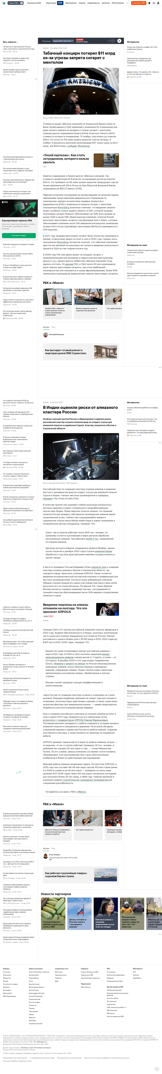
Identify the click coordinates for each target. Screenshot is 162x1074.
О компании (111, 972)
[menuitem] (34, 3)
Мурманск (32, 1020)
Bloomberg (83, 145)
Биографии (7, 990)
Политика (6, 74)
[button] (149, 3)
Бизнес (46, 48)
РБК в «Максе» (53, 282)
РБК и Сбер (7, 524)
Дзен (57, 981)
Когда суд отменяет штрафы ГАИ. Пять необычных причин (142, 48)
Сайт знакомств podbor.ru (116, 1007)
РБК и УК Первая (9, 878)
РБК (44, 166)
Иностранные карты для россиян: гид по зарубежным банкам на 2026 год (142, 420)
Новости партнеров (56, 894)
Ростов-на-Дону (34, 1002)
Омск (31, 981)
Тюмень (32, 1008)
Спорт (129, 412)
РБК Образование (9, 996)
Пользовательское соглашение (69, 1057)
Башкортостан (34, 984)
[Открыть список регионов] (149, 3)
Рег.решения (111, 1001)
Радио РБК (13, 3)
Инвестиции (7, 173)
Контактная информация (116, 975)
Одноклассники (61, 975)
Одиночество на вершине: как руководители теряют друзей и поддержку (139, 60)
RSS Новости (86, 987)
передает (48, 498)
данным (69, 263)
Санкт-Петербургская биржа (40, 1047)
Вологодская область (36, 987)
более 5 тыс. (92, 538)
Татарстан (32, 1005)
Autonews (130, 52)
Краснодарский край (36, 993)
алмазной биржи (103, 551)
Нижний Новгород (35, 996)
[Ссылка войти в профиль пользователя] (158, 3)
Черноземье (33, 1011)
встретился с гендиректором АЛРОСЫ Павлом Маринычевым (75, 719)
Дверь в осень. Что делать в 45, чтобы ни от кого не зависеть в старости (143, 73)
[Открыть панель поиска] (153, 3)
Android (136, 975)
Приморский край (35, 1023)
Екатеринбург (34, 975)
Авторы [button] (46, 327)
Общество (7, 161)
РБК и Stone (7, 455)
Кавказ (31, 1014)
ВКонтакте (59, 972)
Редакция (110, 978)
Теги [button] (53, 327)
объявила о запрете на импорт (70, 663)
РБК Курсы (111, 1013)
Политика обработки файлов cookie (17, 1060)
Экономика (7, 731)
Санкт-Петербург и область (39, 972)
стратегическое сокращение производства (85, 779)
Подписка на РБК (87, 975)
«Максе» (81, 791)
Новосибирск (34, 978)
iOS (134, 972)
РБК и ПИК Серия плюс (11, 281)
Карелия (32, 1017)
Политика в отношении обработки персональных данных (106, 1057)
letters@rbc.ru (42, 1041)
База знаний (7, 993)
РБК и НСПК (7, 196)
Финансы (6, 987)
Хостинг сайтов (112, 998)
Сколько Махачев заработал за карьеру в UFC (142, 408)
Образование (132, 65)
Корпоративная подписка (90, 978)
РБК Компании (8, 63)
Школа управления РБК (115, 1016)
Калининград (33, 990)
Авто (4, 184)
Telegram (58, 978)
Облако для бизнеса (114, 990)
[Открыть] (19, 3)
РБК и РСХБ (7, 51)
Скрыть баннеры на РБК (89, 972)
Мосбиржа (25, 1047)
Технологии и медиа (10, 444)
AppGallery (137, 978)
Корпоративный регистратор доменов (117, 994)
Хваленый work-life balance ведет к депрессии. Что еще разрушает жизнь (142, 431)
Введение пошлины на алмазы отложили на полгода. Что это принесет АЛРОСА (65, 608)
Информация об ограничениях (15, 1057)
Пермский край (34, 999)
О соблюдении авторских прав (42, 1057)
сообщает (72, 145)
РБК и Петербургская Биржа (13, 694)
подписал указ (98, 566)
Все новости (9, 42)
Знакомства (111, 1004)
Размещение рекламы (115, 981)
